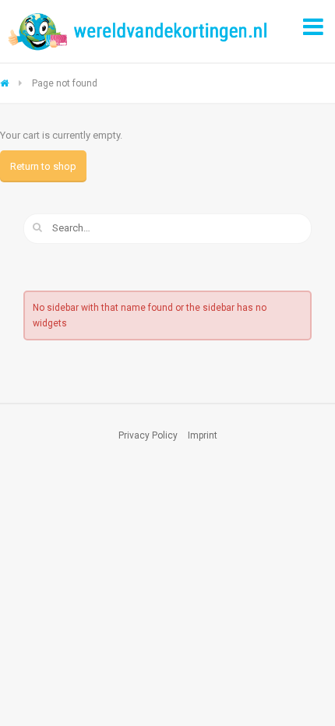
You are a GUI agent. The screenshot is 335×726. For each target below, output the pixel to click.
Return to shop (43, 166)
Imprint (202, 435)
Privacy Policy (148, 435)
